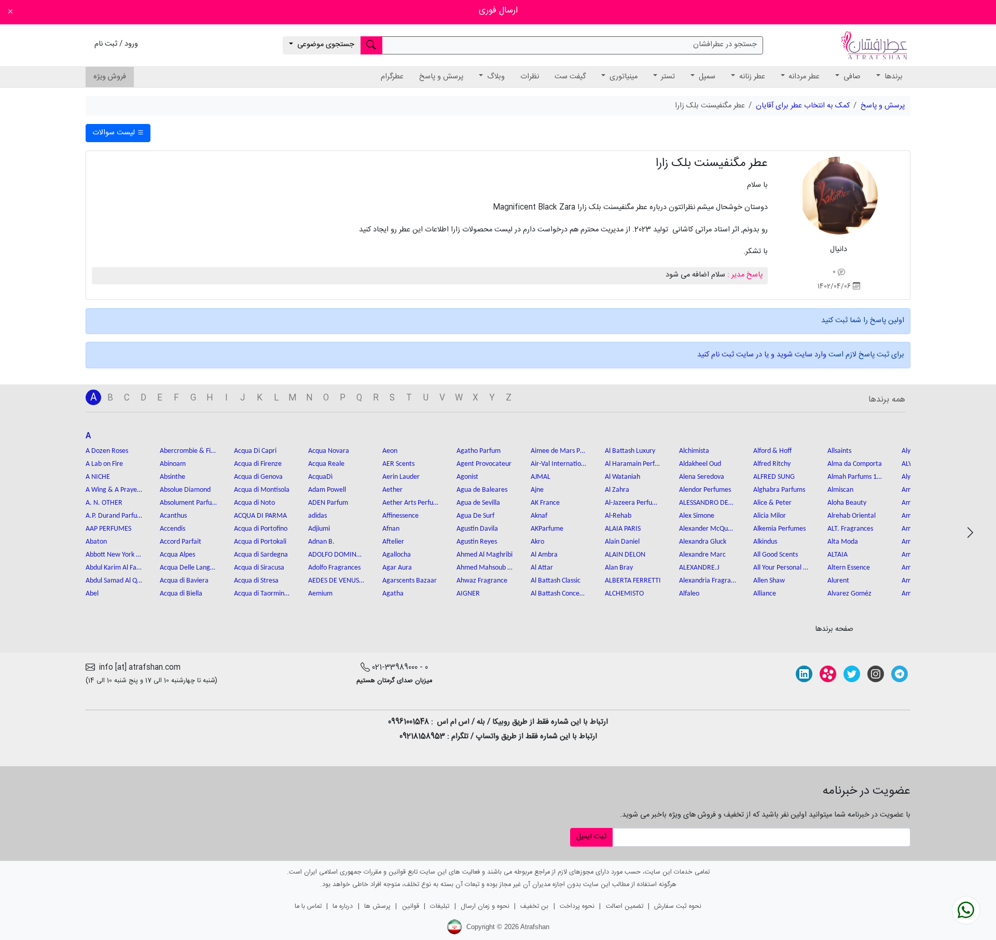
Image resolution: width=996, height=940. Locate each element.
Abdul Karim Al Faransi (114, 568)
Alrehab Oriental (851, 516)
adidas (317, 516)
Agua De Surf (475, 516)
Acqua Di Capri (255, 451)
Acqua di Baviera (184, 581)
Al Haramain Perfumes (633, 464)
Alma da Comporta (854, 464)
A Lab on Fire (104, 464)
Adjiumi (319, 529)
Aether (392, 490)
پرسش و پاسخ (441, 77)
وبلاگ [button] (495, 77)
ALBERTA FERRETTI (633, 581)
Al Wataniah (622, 477)
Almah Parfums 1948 (855, 477)
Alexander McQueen (707, 529)
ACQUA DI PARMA (260, 516)
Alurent (838, 581)
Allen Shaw (769, 581)
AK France (545, 503)
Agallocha (396, 555)
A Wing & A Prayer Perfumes (114, 490)
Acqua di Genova (258, 477)
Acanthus (173, 516)
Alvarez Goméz (849, 594)
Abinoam (173, 464)
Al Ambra (544, 555)
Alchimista (694, 451)
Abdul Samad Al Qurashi (114, 581)
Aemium (320, 594)
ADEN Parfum (328, 503)
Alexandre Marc (702, 555)
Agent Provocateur (484, 464)
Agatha (393, 594)
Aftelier (393, 542)
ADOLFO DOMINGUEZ (336, 555)
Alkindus (765, 542)
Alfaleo (689, 594)
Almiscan (840, 490)
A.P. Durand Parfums (114, 516)
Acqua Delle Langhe (188, 568)
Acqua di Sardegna (261, 555)
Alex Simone (696, 516)
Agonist (467, 477)
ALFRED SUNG (774, 477)
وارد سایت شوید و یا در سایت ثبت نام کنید (761, 355)
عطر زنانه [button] (751, 77)
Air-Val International (559, 464)
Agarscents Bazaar (409, 581)
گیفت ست (570, 77)
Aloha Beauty (846, 503)
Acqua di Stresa (256, 581)
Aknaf (539, 516)
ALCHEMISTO (624, 594)
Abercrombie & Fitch (188, 451)
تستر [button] (667, 77)
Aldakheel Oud (700, 464)
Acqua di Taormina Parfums (262, 594)
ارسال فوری (498, 11)
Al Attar (542, 568)
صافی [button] (851, 77)
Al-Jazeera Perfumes (633, 503)
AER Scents (398, 464)
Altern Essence (848, 568)
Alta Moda (842, 542)
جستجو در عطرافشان (725, 44)
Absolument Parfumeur (188, 503)
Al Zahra (617, 490)
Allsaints (839, 451)
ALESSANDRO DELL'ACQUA (707, 503)
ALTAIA (837, 555)
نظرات (529, 77)
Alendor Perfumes (705, 490)
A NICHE (98, 477)
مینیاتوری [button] (622, 77)
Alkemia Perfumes (779, 529)
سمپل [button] (706, 77)
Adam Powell (327, 490)
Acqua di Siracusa (259, 568)
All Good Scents (775, 555)
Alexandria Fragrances (707, 581)
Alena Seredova (701, 477)
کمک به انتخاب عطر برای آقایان (803, 106)
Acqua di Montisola (261, 490)
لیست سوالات (114, 133)
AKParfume (547, 529)
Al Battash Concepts (559, 594)
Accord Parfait (180, 542)
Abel (92, 594)
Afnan (390, 529)
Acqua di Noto (254, 503)
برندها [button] (892, 77)
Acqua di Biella (181, 594)
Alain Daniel (622, 542)
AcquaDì (320, 477)
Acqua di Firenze (258, 464)
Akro (537, 542)
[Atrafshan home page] (874, 45)
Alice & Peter (772, 503)
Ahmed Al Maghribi (485, 555)
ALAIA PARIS (623, 529)
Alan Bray (619, 568)
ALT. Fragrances (850, 529)
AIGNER (468, 594)
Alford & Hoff (772, 451)
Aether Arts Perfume (410, 503)
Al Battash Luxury (630, 451)
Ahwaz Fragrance (482, 581)
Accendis (172, 529)
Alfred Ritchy (772, 464)
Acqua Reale (326, 464)
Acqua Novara (328, 451)
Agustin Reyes (477, 542)
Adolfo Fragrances (334, 568)
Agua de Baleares (482, 490)
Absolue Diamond (185, 490)
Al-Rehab (618, 516)
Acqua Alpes (177, 555)
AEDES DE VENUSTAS (336, 581)
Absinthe (172, 477)
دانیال (838, 249)
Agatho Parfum (479, 451)
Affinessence (400, 516)
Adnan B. (321, 542)
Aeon (389, 451)
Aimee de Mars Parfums (559, 451)
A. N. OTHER (104, 503)
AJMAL (540, 477)
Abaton (96, 542)
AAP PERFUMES (108, 529)
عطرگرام (392, 77)
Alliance (764, 594)
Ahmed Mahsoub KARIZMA (485, 568)
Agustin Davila (477, 529)
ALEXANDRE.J (699, 568)
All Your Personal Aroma (781, 568)
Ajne (537, 490)
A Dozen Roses (107, 451)
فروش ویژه (109, 77)
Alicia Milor (769, 516)
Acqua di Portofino (260, 529)
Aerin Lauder (401, 477)
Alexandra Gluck (702, 542)
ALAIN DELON (625, 555)
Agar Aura (397, 568)
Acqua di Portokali (260, 542)
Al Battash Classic (555, 581)
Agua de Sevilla (478, 503)
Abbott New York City (114, 555)
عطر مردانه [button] (803, 77)
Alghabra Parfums (779, 490)
